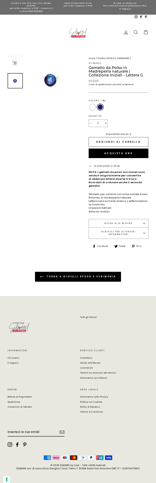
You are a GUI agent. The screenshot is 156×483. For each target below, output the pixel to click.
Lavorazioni (86, 367)
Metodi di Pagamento (20, 396)
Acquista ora (118, 153)
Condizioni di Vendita (20, 406)
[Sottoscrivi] (62, 432)
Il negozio (13, 362)
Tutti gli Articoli (88, 317)
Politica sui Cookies (91, 401)
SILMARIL (95, 63)
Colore (97, 100)
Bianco (92, 107)
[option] (31, 7)
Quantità (95, 116)
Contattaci (86, 357)
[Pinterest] (24, 444)
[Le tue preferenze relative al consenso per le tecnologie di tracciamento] (6, 479)
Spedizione (14, 401)
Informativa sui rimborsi (93, 377)
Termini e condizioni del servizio (98, 372)
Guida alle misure (118, 223)
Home (92, 58)
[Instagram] (10, 444)
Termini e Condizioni (91, 411)
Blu (100, 107)
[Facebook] (17, 444)
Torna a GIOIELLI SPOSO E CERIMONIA (80, 276)
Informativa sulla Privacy (94, 396)
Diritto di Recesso (90, 406)
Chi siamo (13, 357)
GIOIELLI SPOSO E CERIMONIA (113, 58)
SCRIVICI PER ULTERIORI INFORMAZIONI (118, 233)
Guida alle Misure (90, 362)
